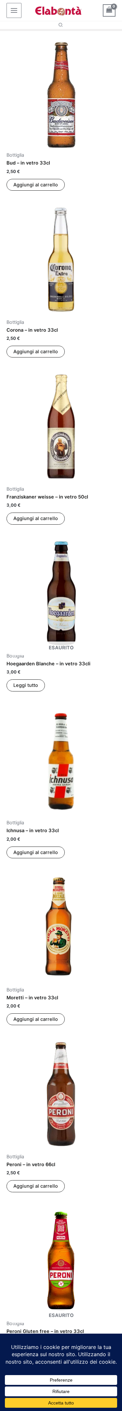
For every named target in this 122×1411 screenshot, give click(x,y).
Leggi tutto (25, 685)
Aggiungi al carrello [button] (35, 185)
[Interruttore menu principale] (14, 10)
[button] (60, 25)
